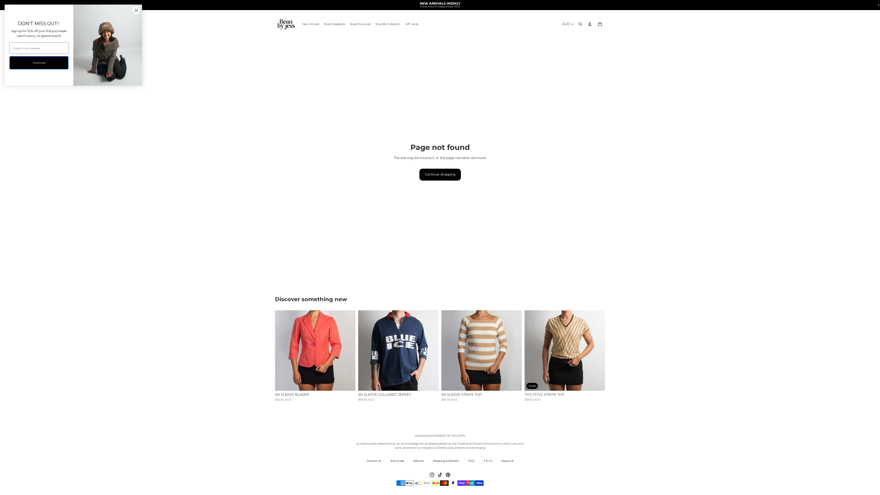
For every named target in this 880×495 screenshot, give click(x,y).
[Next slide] (348, 351)
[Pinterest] (448, 475)
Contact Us (373, 460)
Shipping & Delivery (446, 460)
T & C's (488, 460)
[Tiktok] (440, 475)
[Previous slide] (282, 351)
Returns (418, 460)
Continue (39, 62)
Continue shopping (440, 174)
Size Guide (397, 460)
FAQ (471, 460)
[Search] (580, 24)
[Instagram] (432, 475)
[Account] (590, 24)
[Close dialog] (136, 10)
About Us (507, 460)
